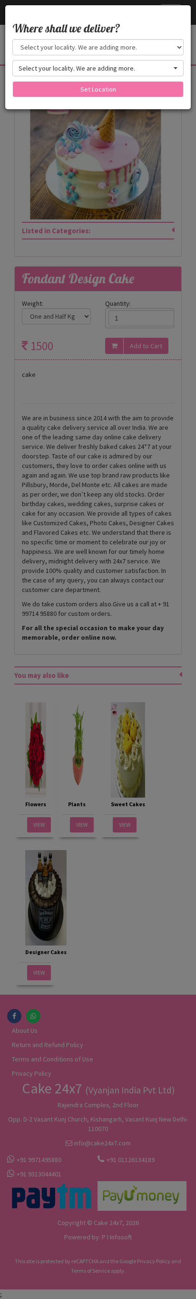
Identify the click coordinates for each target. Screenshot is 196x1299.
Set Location (98, 89)
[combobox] (98, 68)
